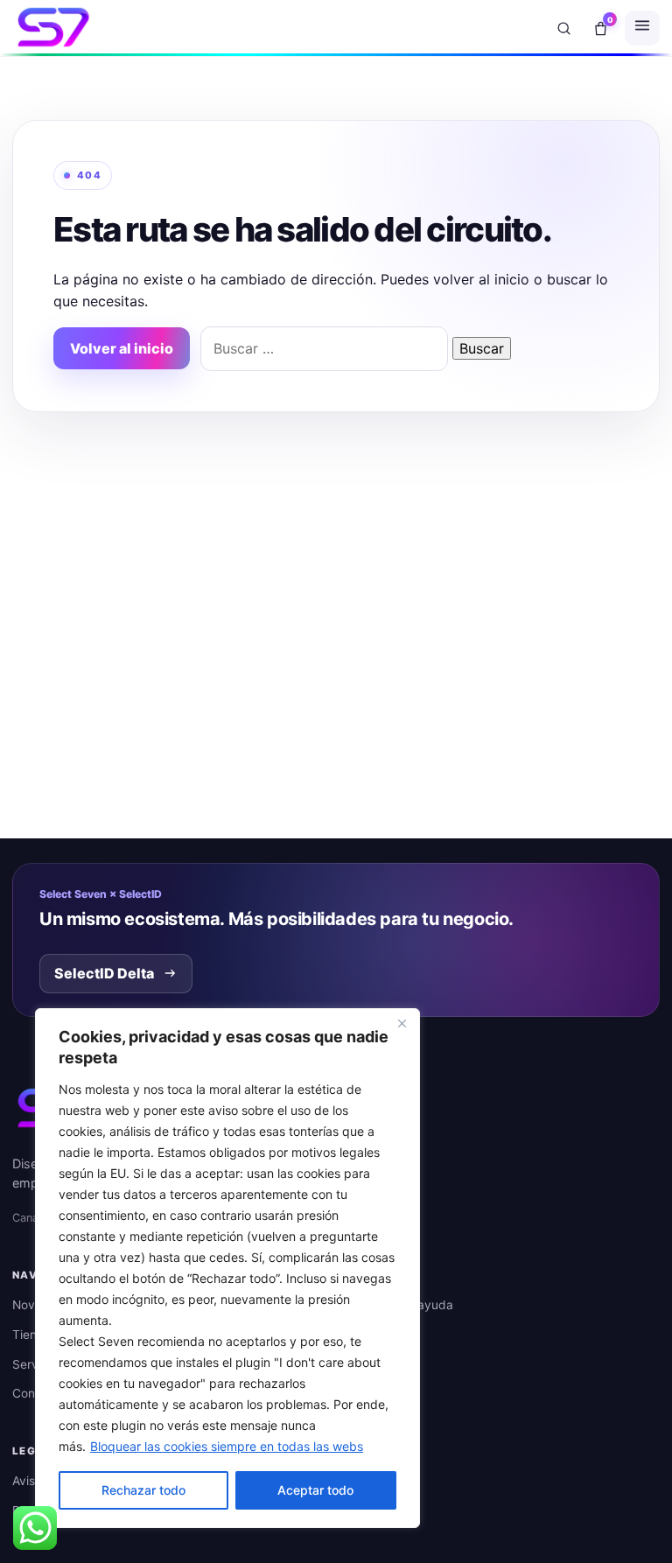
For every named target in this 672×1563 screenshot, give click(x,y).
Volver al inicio (121, 348)
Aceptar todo (315, 1489)
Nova (27, 1305)
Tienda (32, 1335)
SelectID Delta (104, 973)
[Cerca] (401, 1023)
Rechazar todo (144, 1489)
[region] (227, 1268)
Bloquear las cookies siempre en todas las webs (226, 1446)
